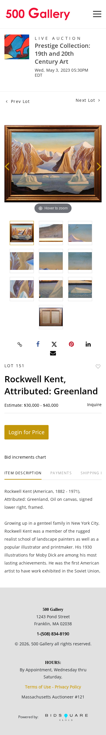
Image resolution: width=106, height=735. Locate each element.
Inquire (94, 404)
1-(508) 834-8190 (53, 633)
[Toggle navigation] (97, 14)
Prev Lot (19, 101)
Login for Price (26, 432)
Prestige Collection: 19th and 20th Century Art (62, 53)
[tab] (23, 475)
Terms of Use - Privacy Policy (53, 687)
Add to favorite (98, 366)
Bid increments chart (25, 457)
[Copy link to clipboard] (20, 344)
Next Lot (86, 100)
